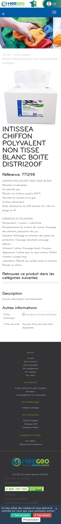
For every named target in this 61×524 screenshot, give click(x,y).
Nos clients (30, 375)
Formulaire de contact (17, 478)
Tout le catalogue (22, 55)
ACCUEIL (6, 55)
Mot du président (30, 365)
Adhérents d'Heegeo (30, 408)
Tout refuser (43, 515)
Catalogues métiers (30, 427)
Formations (30, 392)
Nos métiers (30, 441)
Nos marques (30, 372)
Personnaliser (31, 519)
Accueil (30, 358)
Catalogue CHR (30, 424)
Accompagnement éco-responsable (30, 395)
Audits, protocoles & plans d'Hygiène (30, 388)
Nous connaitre (30, 362)
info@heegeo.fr (13, 483)
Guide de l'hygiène (30, 421)
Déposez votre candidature (30, 444)
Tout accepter (22, 515)
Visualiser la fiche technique (41, 314)
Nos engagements (30, 369)
